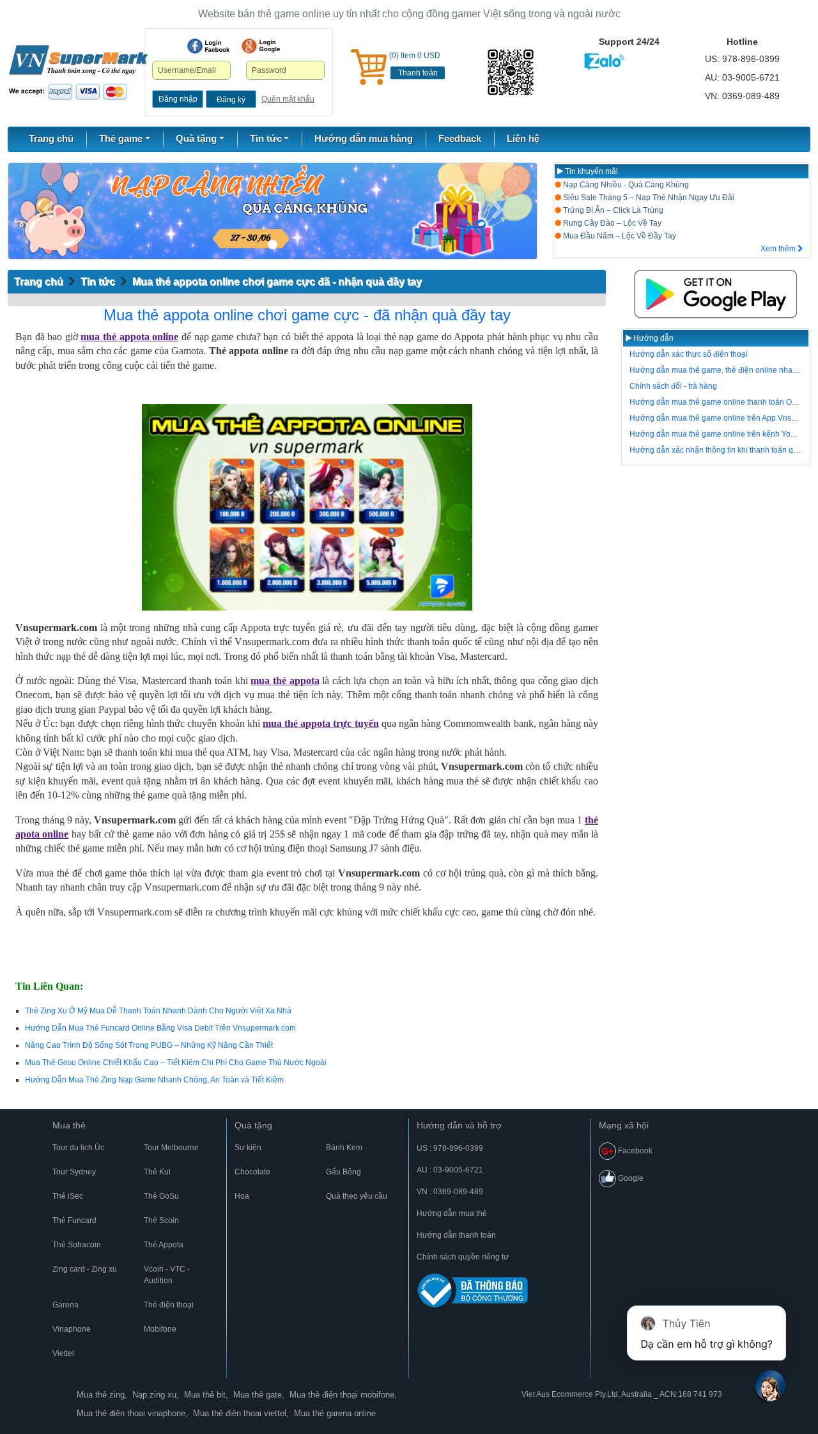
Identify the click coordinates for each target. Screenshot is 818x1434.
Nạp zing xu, (155, 1394)
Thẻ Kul (157, 1171)
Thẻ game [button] (121, 138)
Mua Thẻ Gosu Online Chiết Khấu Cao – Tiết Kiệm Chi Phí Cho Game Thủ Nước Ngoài (176, 1062)
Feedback (459, 138)
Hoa (242, 1196)
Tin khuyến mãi (590, 171)
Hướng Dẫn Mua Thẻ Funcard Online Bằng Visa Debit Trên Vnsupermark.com (160, 1028)
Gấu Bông (343, 1171)
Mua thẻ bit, (206, 1394)
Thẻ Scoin (161, 1220)
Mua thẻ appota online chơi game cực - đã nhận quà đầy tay (307, 314)
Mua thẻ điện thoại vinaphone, (132, 1413)
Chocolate (252, 1171)
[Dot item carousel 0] (272, 244)
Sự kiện (248, 1147)
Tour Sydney (74, 1171)
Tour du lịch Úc (78, 1147)
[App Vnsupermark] (715, 294)
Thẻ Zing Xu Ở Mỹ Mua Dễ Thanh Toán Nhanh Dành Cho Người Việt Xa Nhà (158, 1010)
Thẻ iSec (67, 1196)
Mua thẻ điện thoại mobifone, (343, 1394)
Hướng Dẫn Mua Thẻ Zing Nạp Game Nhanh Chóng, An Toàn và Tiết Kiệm (154, 1079)
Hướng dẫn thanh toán (456, 1235)
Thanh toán (418, 72)
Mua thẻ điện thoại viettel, (241, 1413)
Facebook (634, 1150)
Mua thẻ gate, (258, 1394)
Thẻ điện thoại (169, 1304)
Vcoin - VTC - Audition (167, 1275)
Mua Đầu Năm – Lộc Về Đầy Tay (618, 235)
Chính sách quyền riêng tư (463, 1256)
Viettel (63, 1353)
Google (630, 1178)
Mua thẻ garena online (335, 1413)
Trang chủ (51, 138)
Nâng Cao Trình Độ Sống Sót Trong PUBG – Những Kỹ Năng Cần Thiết (149, 1045)
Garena (65, 1304)
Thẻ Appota (163, 1244)
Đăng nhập (177, 99)
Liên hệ (523, 138)
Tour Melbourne (171, 1147)
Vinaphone (71, 1329)
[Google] (260, 46)
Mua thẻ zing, (102, 1394)
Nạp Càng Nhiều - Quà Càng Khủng (625, 184)
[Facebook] (208, 46)
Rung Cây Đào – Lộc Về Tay (611, 223)
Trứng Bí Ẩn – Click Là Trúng (612, 210)
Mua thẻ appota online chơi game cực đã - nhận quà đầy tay (277, 281)
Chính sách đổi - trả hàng (673, 386)
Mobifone (160, 1329)
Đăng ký (231, 99)
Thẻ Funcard (74, 1220)
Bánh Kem (344, 1147)
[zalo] (511, 72)
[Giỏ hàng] (368, 67)
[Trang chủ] (78, 71)
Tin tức (98, 281)
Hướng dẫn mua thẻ (452, 1213)
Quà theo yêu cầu (356, 1196)
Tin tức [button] (266, 138)
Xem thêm (779, 248)
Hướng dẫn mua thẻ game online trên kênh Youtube (719, 434)
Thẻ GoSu (161, 1196)
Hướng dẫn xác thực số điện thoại (688, 354)
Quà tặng (253, 1125)
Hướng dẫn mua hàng (363, 138)
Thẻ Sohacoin (76, 1244)
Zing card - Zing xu (84, 1269)
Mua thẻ (69, 1125)
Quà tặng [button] (196, 138)
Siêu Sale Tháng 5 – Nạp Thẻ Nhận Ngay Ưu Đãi (647, 197)
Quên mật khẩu (287, 99)
